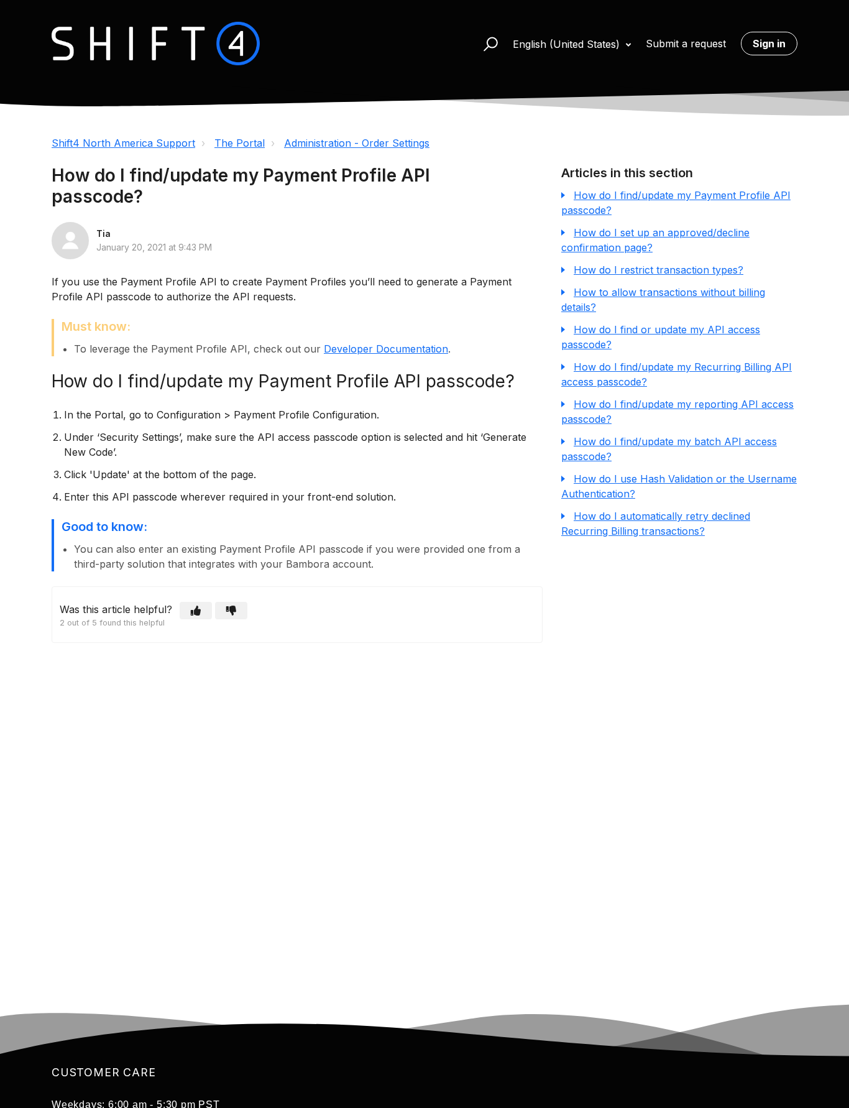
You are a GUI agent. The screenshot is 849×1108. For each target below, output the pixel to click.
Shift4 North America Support (123, 143)
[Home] (156, 43)
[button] (485, 43)
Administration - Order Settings (356, 143)
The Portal (239, 143)
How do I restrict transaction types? (658, 270)
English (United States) (568, 44)
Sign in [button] (769, 43)
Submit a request (686, 43)
